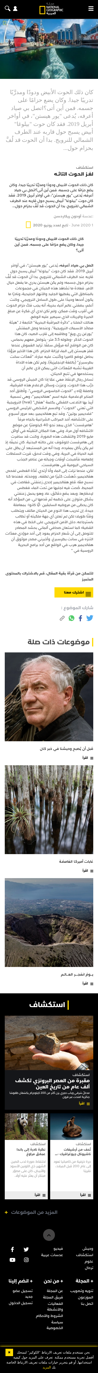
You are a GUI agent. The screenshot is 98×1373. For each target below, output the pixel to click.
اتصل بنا (87, 1303)
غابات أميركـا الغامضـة (76, 861)
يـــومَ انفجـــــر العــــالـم (77, 974)
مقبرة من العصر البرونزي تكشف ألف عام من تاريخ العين (52, 1084)
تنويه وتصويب (81, 1291)
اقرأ (85, 757)
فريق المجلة (53, 1297)
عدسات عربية (52, 1255)
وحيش (88, 1248)
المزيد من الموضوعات (34, 1212)
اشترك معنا (74, 592)
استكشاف (81, 1075)
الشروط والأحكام (49, 1316)
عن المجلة (55, 1291)
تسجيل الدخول (21, 1303)
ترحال (89, 1268)
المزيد (47, 1367)
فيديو (58, 1248)
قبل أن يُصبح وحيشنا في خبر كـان (66, 748)
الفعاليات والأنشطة (55, 1306)
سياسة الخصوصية (55, 1325)
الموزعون (85, 1297)
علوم (89, 1261)
